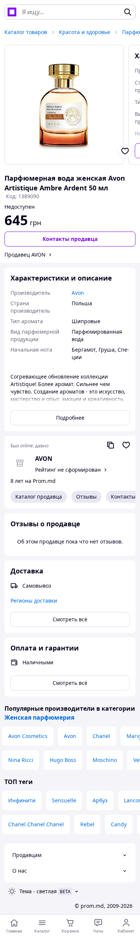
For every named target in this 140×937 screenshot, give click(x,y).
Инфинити (21, 800)
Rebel (87, 824)
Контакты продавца (70, 238)
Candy (119, 824)
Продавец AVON (25, 254)
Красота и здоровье (84, 32)
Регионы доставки (33, 600)
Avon (70, 736)
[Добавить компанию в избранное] (126, 445)
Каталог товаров (25, 32)
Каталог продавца (38, 496)
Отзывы (86, 496)
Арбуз (100, 800)
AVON (43, 458)
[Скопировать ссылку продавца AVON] (110, 445)
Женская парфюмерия (39, 717)
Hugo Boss (63, 759)
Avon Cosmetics (27, 736)
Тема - (38, 891)
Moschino (105, 759)
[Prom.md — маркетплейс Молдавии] (12, 12)
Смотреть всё (70, 619)
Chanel (101, 736)
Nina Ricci (20, 759)
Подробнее (70, 417)
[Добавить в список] (125, 151)
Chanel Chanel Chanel (36, 824)
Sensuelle (64, 800)
